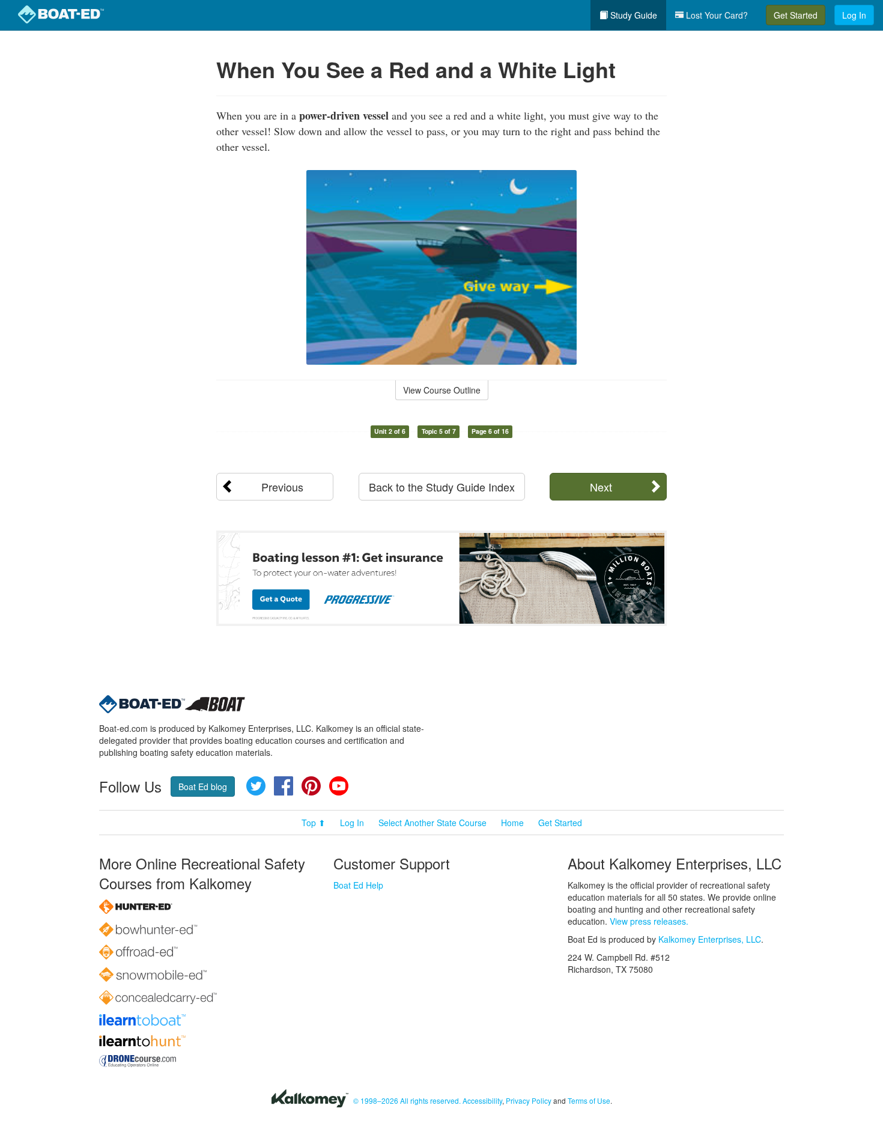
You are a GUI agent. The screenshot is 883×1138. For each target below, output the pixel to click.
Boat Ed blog (202, 786)
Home (512, 823)
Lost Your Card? (716, 15)
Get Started (796, 15)
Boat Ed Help (358, 885)
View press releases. (649, 921)
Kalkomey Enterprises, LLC (709, 939)
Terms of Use (589, 1100)
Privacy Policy (528, 1100)
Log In (854, 15)
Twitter (256, 786)
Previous (282, 486)
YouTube (338, 786)
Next (601, 486)
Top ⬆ (314, 823)
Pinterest (311, 786)
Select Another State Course (432, 823)
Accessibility (482, 1100)
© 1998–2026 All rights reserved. (407, 1100)
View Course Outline (442, 390)
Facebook (283, 786)
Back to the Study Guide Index (442, 486)
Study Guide (632, 15)
